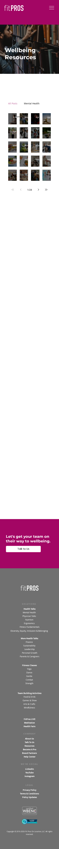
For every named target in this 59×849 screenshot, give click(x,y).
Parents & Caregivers (29, 656)
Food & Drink (29, 696)
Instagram (30, 776)
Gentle (29, 676)
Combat (29, 679)
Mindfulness (29, 707)
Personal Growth (29, 652)
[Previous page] (21, 190)
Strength (29, 683)
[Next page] (38, 190)
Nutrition (29, 619)
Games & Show (30, 700)
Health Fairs (29, 726)
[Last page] (46, 190)
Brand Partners (29, 753)
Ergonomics (29, 623)
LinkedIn (29, 769)
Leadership (29, 649)
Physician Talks (29, 616)
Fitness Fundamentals (29, 627)
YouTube (29, 772)
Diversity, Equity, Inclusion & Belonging (29, 630)
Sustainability (29, 645)
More (27, 103)
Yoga (29, 669)
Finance (29, 642)
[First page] (13, 190)
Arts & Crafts (29, 704)
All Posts (12, 103)
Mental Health (29, 612)
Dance (29, 672)
